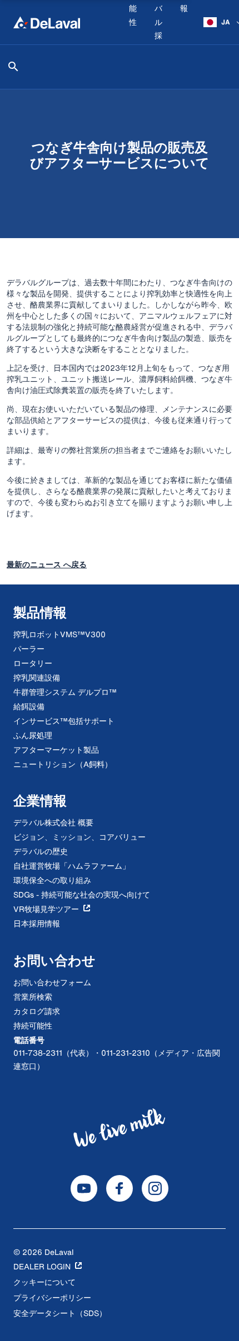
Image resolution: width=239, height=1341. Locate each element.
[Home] (46, 22)
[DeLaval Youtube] (84, 1188)
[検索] (13, 66)
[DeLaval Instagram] (155, 1188)
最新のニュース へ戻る (47, 564)
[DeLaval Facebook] (119, 1188)
